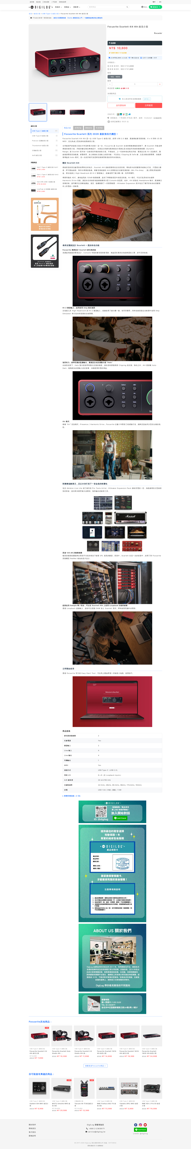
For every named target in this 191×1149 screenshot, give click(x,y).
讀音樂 (32, 2)
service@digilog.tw (96, 1132)
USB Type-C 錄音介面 (50, 13)
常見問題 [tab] (99, 128)
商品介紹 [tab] (67, 128)
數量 (109, 81)
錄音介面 (37, 13)
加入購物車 (39, 1044)
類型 (109, 73)
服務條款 (100, 1145)
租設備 (38, 2)
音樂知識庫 (62, 2)
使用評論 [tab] (78, 128)
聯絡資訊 (32, 1128)
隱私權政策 (91, 1145)
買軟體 (76, 7)
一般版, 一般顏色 (115, 77)
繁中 (154, 2)
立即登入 (147, 99)
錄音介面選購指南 (60, 18)
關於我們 (32, 1125)
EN (160, 2)
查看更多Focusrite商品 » (95, 1066)
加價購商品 (112, 94)
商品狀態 (111, 88)
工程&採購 (45, 2)
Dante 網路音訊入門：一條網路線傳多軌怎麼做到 (85, 18)
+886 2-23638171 (96, 1129)
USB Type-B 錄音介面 (104, 1101)
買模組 (67, 7)
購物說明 (32, 1136)
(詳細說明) (157, 118)
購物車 (156, 7)
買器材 (58, 7)
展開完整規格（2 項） (73, 796)
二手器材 (54, 2)
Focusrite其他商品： (40, 1021)
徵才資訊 (32, 1132)
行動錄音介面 (79, 1101)
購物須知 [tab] (88, 128)
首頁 (30, 13)
